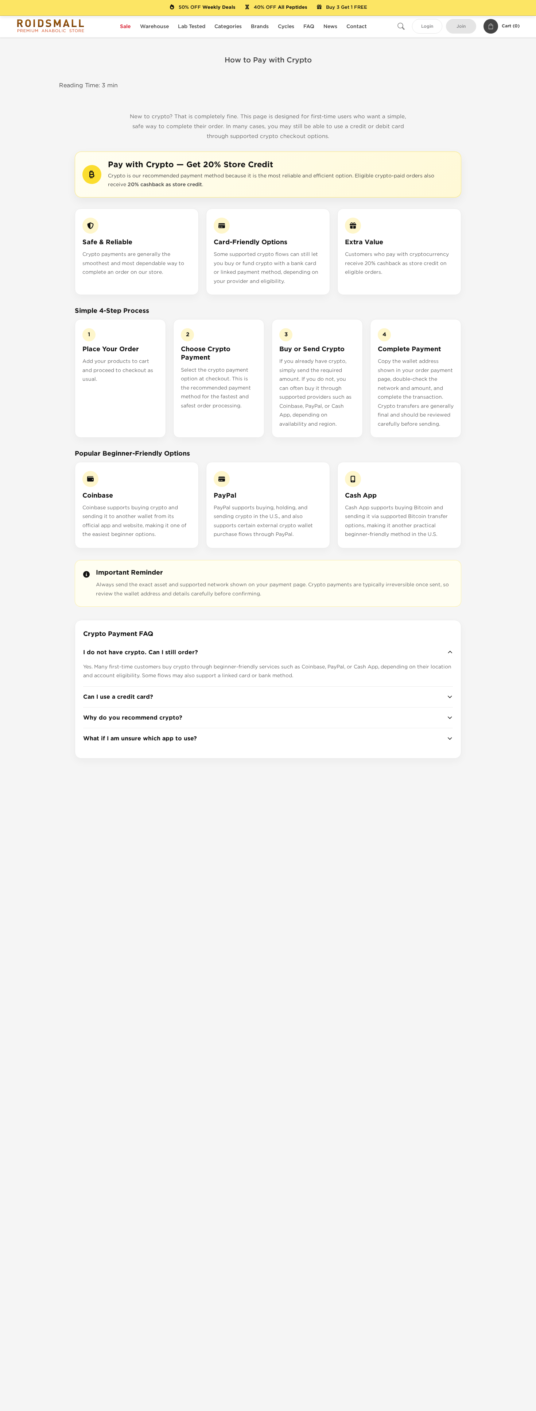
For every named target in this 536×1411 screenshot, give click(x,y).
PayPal (225, 495)
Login (427, 26)
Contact (356, 26)
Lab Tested (191, 26)
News (330, 26)
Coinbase (97, 495)
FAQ (308, 26)
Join (461, 26)
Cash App (361, 495)
